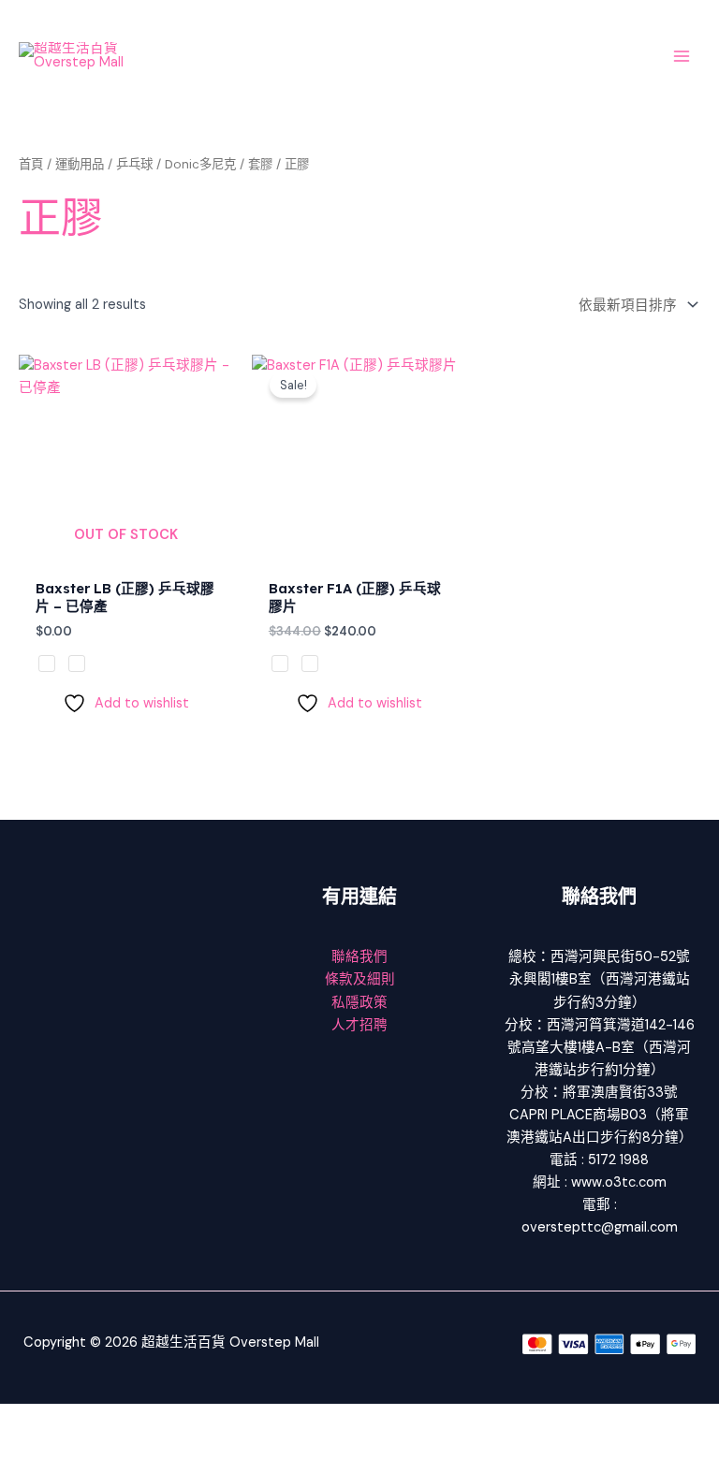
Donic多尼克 (200, 164)
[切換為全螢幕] (88, 1419)
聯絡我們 (359, 957)
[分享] (148, 1419)
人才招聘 (359, 1025)
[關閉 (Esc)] (208, 1419)
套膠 (260, 164)
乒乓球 (134, 164)
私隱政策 (359, 1003)
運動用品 (79, 164)
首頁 (31, 164)
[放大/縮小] (28, 1419)
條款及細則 (360, 979)
